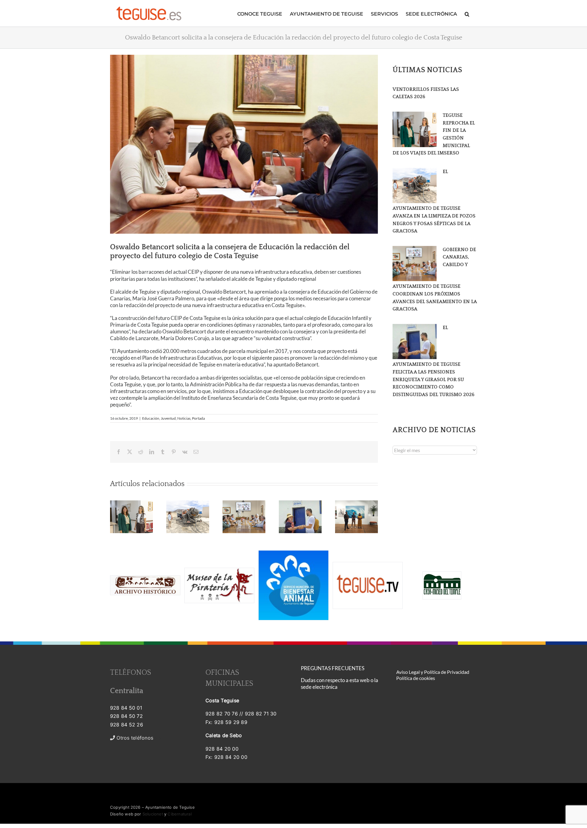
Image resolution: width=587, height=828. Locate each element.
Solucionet (152, 813)
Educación (150, 418)
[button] (467, 13)
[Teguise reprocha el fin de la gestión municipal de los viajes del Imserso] (415, 129)
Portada (198, 418)
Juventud (168, 418)
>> (138, 738)
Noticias (183, 418)
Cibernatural (179, 813)
